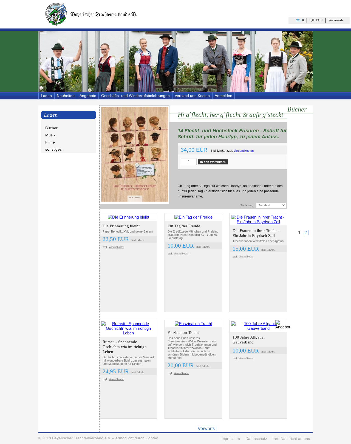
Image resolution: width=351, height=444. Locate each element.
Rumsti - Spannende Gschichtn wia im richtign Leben (125, 347)
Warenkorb (336, 20)
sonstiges (53, 149)
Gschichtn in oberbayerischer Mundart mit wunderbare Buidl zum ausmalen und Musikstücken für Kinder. (128, 360)
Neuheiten (66, 95)
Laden (46, 95)
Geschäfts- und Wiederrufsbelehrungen (135, 95)
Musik (50, 135)
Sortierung (246, 205)
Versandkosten (244, 150)
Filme (50, 142)
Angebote (88, 95)
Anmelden (223, 95)
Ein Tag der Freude (184, 226)
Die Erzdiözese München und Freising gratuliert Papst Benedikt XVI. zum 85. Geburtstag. (193, 235)
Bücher (51, 128)
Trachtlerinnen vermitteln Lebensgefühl (258, 241)
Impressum (230, 439)
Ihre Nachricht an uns (291, 439)
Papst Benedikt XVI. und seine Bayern (128, 231)
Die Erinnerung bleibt (121, 226)
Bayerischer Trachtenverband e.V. (81, 438)
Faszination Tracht (183, 332)
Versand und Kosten (192, 95)
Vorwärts (206, 428)
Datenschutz (256, 439)
